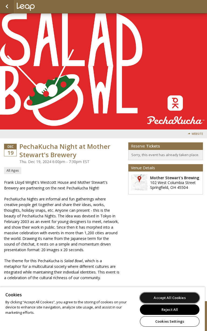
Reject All (169, 309)
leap (44, 7)
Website (197, 134)
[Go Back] (7, 6)
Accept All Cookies (169, 297)
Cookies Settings (169, 321)
